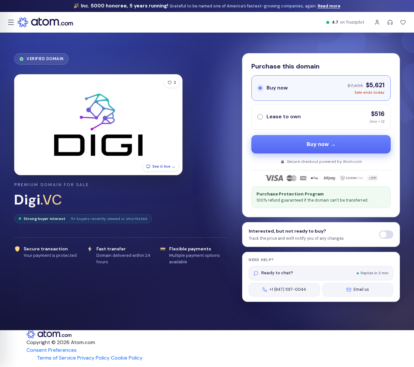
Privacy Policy (93, 357)
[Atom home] (45, 22)
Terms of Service (56, 357)
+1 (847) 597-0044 (287, 289)
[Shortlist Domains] (403, 22)
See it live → (163, 166)
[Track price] (386, 234)
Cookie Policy (127, 357)
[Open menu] (11, 22)
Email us (361, 289)
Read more (329, 6)
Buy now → (321, 144)
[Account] (377, 22)
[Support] (390, 22)
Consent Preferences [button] (52, 350)
